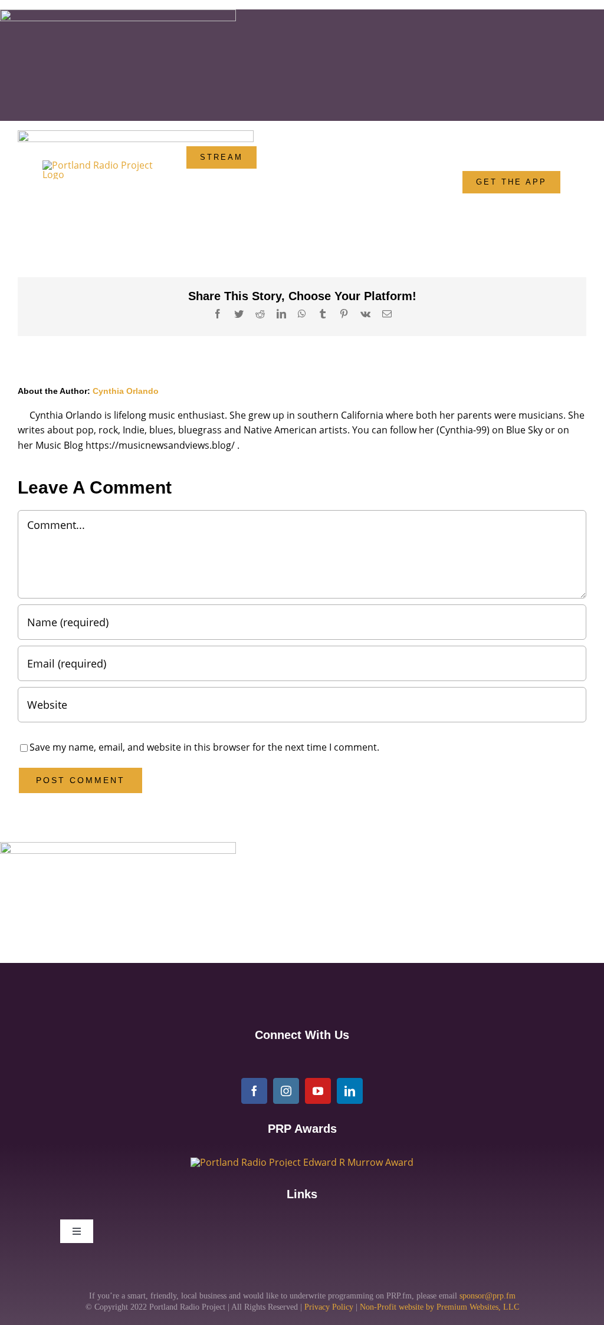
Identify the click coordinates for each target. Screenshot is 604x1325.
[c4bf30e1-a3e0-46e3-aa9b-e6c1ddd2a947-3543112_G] (302, 1162)
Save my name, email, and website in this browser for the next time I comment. (204, 747)
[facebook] (254, 1091)
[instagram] (286, 1091)
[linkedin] (350, 1091)
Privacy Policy (328, 1307)
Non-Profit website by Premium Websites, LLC (439, 1307)
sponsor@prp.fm (487, 1295)
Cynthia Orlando (126, 391)
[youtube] (318, 1091)
